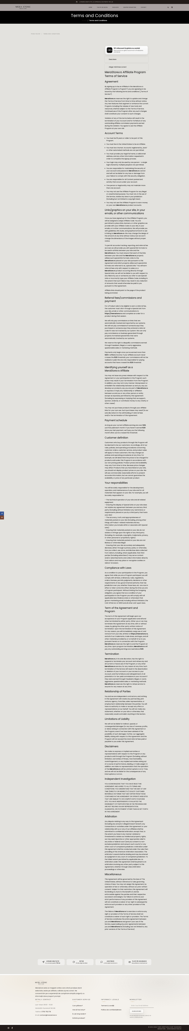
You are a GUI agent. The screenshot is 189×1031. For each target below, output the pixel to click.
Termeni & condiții (107, 1006)
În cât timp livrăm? (79, 1014)
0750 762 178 (46, 1012)
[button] (168, 7)
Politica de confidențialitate (111, 1010)
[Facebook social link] (2, 514)
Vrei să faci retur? (78, 1010)
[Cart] (171, 7)
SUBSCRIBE (136, 1011)
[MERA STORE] (41, 983)
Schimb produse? (78, 1018)
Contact (143, 7)
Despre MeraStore (129, 7)
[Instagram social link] (2, 517)
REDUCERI (115, 7)
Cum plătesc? (77, 1006)
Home (90, 7)
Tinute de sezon (102, 7)
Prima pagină (36, 34)
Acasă (84, 20)
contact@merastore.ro (110, 963)
